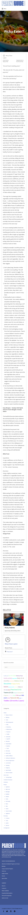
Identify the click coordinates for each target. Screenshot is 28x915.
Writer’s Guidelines (5, 890)
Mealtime (5, 61)
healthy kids (6, 675)
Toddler (7, 734)
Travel (7, 748)
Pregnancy (8, 767)
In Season (7, 818)
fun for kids (12, 676)
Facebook (4, 911)
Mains (7, 803)
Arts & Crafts (6, 775)
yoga (20, 698)
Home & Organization (10, 760)
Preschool (8, 731)
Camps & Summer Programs (7, 868)
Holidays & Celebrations (10, 758)
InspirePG (8, 739)
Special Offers (4, 878)
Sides (7, 806)
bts (21, 698)
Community (8, 736)
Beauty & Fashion (9, 715)
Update (7, 823)
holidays (16, 687)
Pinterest (14, 911)
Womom (7, 825)
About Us (3, 885)
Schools (3, 876)
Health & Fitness (5, 873)
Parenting (7, 765)
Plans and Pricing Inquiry (6, 895)
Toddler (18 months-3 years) (14, 701)
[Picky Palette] (14, 621)
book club (10, 695)
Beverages (8, 791)
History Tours (19, 675)
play (14, 695)
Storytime (7, 684)
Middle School (9, 729)
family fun (15, 692)
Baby (7, 724)
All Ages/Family (15, 684)
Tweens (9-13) (8, 693)
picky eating (19, 61)
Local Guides (8, 763)
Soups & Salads (9, 811)
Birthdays (7, 717)
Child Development (9, 722)
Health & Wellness (9, 755)
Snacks (7, 808)
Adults (6, 687)
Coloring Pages (9, 777)
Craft (6, 689)
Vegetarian (8, 813)
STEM (17, 695)
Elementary (8, 727)
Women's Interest (9, 772)
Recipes (5, 784)
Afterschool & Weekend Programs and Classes (11, 864)
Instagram (10, 911)
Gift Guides (8, 751)
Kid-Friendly (8, 801)
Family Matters (8, 743)
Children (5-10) (18, 681)
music (19, 695)
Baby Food (8, 789)
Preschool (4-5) (16, 690)
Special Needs (8, 770)
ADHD (8, 698)
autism (9, 689)
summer (11, 681)
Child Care (4, 871)
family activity (8, 678)
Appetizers (8, 786)
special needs (11, 687)
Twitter (7, 911)
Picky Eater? (10, 651)
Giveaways (6, 782)
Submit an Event (5, 898)
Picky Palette (10, 628)
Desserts (7, 796)
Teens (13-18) (14, 698)
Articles (5, 712)
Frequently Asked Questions (7, 893)
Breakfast (7, 794)
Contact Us (4, 888)
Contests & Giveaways (8, 779)
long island (14, 678)
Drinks (7, 799)
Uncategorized (6, 827)
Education (8, 741)
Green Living (8, 753)
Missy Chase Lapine (11, 644)
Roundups (6, 816)
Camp (7, 719)
